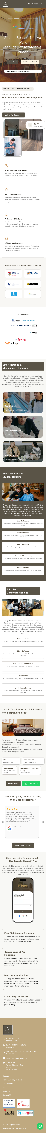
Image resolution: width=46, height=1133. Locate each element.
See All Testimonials (23, 845)
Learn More (13, 783)
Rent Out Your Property (30, 62)
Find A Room (13, 62)
